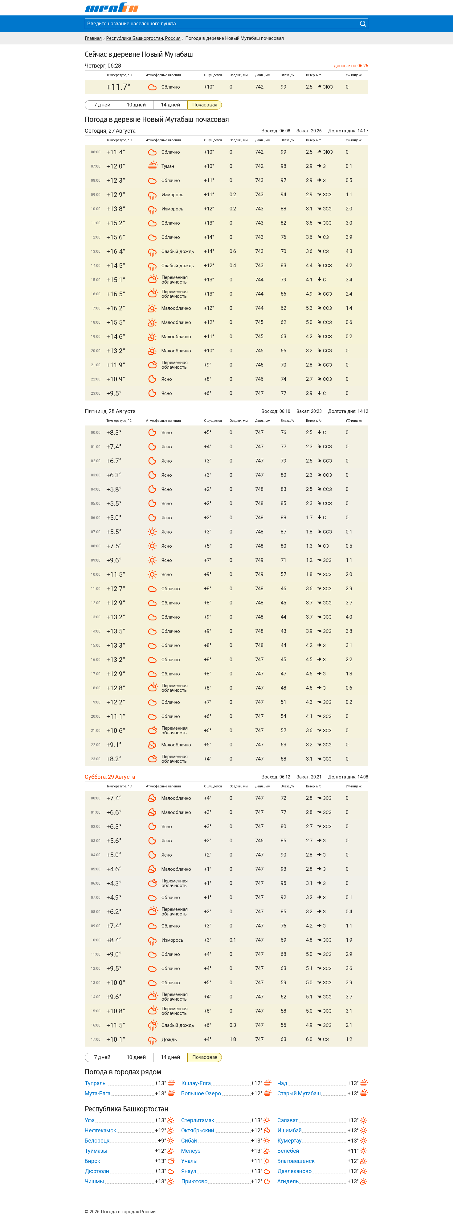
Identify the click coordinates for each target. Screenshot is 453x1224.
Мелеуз (191, 1150)
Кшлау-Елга (196, 1083)
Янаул (188, 1171)
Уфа (90, 1120)
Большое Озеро (201, 1093)
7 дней (102, 105)
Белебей (288, 1150)
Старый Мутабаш (299, 1093)
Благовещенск (296, 1161)
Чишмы (94, 1181)
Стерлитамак (197, 1120)
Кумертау (289, 1140)
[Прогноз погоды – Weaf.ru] (112, 7)
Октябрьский (197, 1130)
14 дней (170, 105)
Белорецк (97, 1140)
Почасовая (204, 105)
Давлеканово (294, 1171)
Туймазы (96, 1150)
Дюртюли (97, 1171)
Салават (287, 1120)
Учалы (189, 1161)
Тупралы (96, 1083)
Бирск (92, 1161)
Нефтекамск (100, 1130)
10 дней (136, 105)
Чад (282, 1083)
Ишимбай (289, 1130)
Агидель (288, 1181)
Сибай (189, 1140)
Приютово (194, 1181)
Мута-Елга (97, 1093)
